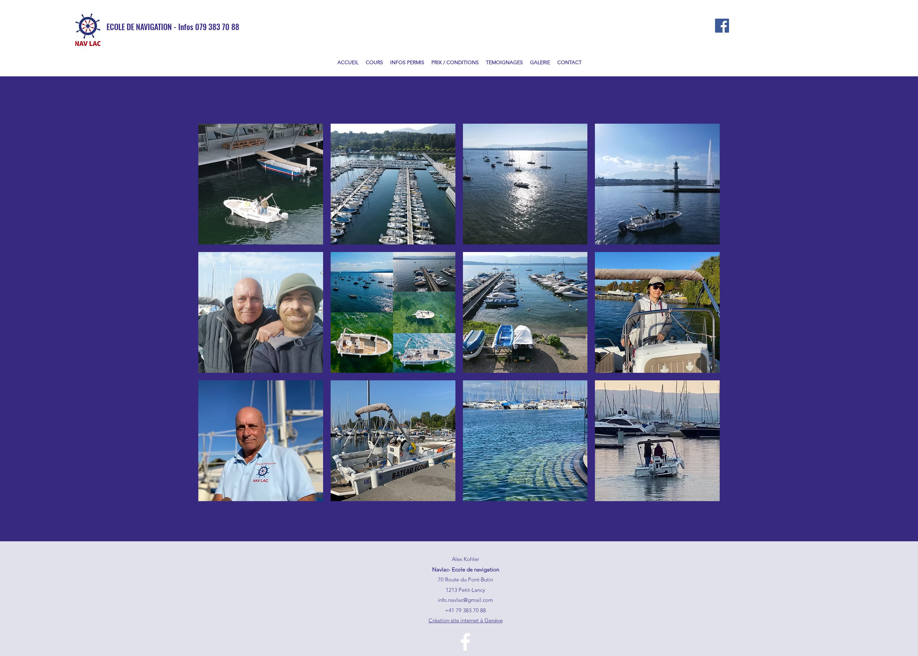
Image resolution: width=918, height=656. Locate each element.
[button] (260, 184)
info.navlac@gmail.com (465, 599)
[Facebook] (722, 26)
